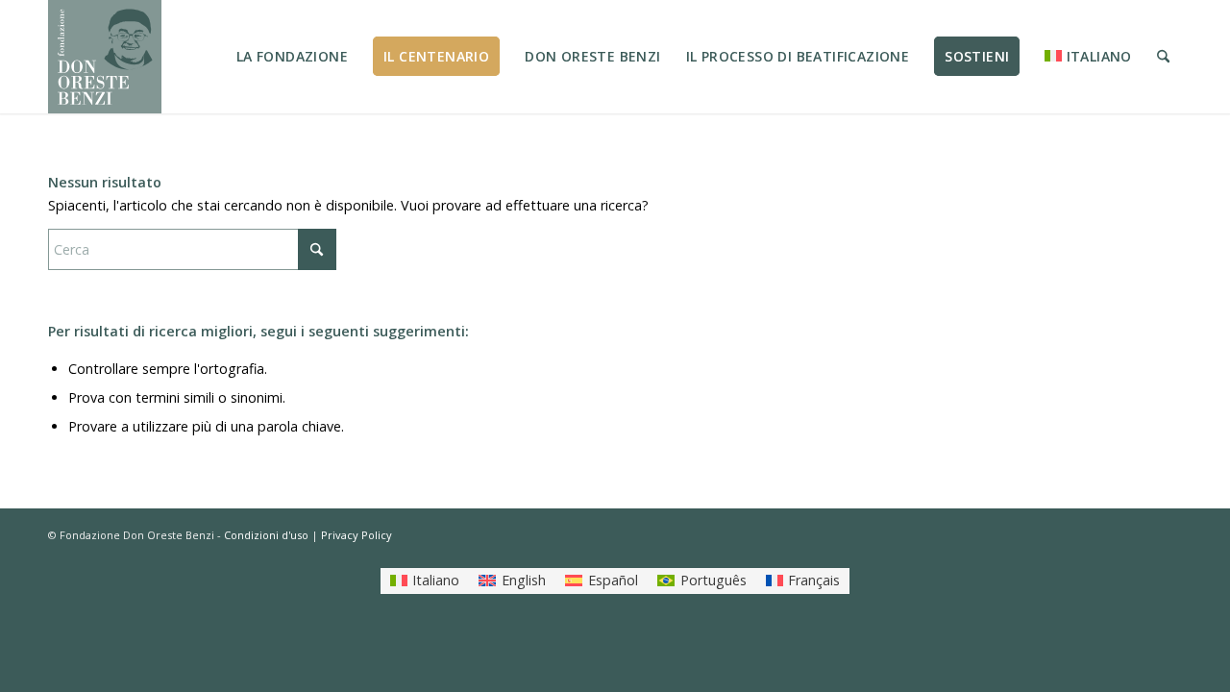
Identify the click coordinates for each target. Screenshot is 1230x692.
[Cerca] (1163, 56)
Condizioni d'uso (266, 535)
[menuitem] (292, 56)
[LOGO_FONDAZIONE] (104, 56)
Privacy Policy (356, 535)
